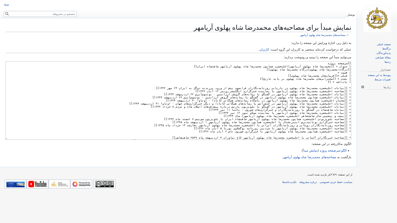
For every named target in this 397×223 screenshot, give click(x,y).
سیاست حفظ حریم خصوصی (336, 182)
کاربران (264, 49)
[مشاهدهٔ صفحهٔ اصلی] (377, 18)
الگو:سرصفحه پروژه (333, 150)
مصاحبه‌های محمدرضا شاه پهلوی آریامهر (323, 35)
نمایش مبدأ (310, 150)
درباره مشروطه (308, 182)
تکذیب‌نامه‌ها (289, 182)
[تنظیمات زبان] (362, 87)
